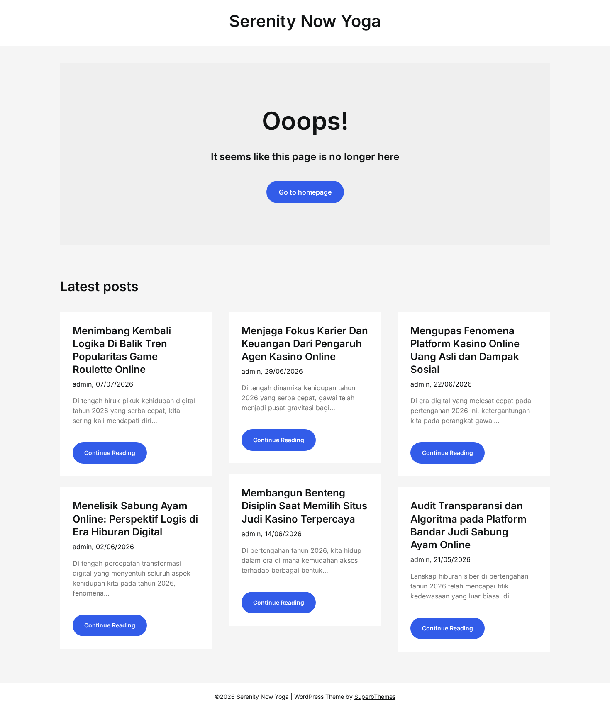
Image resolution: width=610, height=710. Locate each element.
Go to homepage (305, 192)
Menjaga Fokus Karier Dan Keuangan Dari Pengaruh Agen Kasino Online (305, 343)
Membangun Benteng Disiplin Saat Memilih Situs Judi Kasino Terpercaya (304, 506)
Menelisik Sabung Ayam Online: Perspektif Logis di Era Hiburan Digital (135, 518)
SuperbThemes (374, 696)
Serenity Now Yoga (305, 21)
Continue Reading (109, 452)
